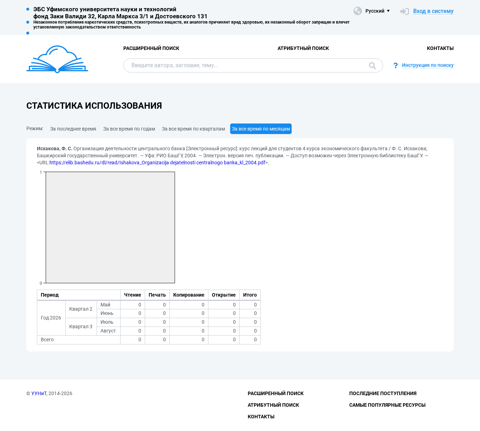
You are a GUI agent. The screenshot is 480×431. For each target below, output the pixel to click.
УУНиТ (38, 393)
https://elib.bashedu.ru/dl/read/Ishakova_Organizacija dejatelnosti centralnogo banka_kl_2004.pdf (157, 162)
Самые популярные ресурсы (387, 405)
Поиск (370, 65)
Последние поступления (382, 393)
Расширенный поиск (151, 48)
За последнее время (73, 129)
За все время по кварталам (193, 129)
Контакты (440, 48)
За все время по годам (129, 129)
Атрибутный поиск (303, 48)
